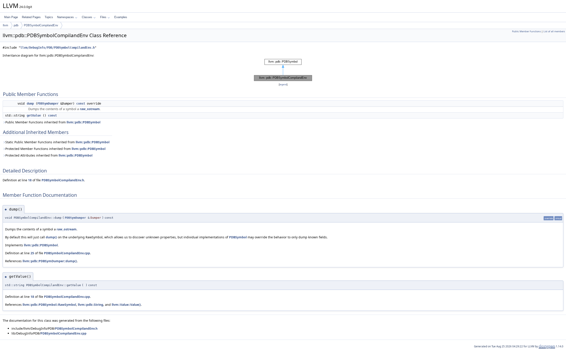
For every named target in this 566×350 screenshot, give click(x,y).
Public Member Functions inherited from (52, 122)
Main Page (11, 17)
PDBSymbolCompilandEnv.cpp (67, 253)
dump (30, 103)
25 (32, 253)
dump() (51, 237)
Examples (120, 17)
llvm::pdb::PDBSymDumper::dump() (50, 261)
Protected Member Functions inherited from (55, 149)
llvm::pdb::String (90, 304)
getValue (34, 115)
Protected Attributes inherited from (48, 155)
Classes (87, 17)
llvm (5, 25)
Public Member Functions (526, 31)
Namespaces (65, 17)
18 (30, 180)
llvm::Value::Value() (126, 304)
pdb (16, 25)
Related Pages (31, 17)
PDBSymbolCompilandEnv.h (63, 180)
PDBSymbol (238, 237)
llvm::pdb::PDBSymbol (83, 122)
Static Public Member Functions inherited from (57, 142)
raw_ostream (90, 109)
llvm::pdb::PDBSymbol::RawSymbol (49, 304)
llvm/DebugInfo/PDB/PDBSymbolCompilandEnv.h (57, 47)
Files (103, 17)
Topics (49, 17)
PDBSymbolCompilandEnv (41, 25)
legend (283, 84)
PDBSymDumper (48, 103)
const (80, 103)
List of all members (554, 31)
